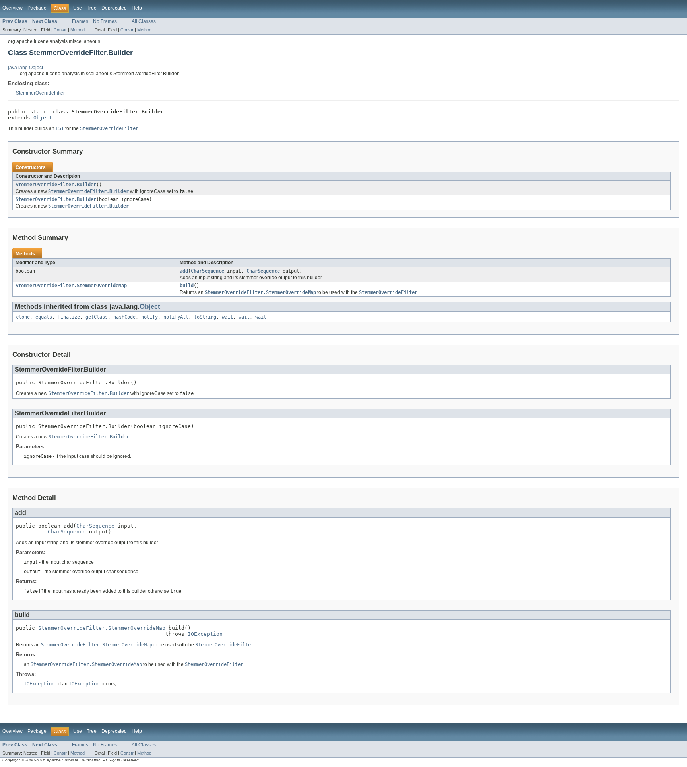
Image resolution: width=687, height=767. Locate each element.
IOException (205, 634)
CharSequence (207, 271)
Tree (92, 8)
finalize (69, 317)
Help (137, 8)
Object (42, 118)
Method (77, 29)
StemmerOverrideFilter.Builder (56, 184)
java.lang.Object (25, 67)
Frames (80, 21)
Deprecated (114, 8)
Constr (60, 29)
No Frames (105, 21)
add (184, 271)
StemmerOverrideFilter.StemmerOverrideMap (71, 285)
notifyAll (175, 317)
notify (149, 317)
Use (77, 8)
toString (205, 317)
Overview (12, 8)
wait (227, 317)
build (187, 285)
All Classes (144, 21)
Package (37, 8)
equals (43, 317)
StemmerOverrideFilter (40, 93)
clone (23, 317)
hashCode (124, 317)
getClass (96, 317)
